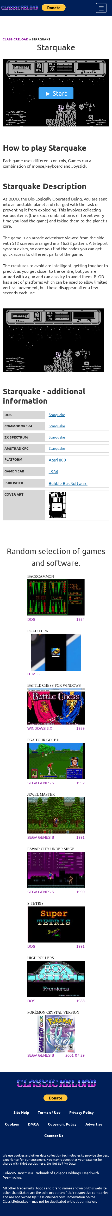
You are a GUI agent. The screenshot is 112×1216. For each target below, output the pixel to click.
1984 (80, 619)
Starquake (57, 414)
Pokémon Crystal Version (53, 1012)
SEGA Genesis (40, 783)
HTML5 (33, 674)
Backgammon (40, 577)
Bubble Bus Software (68, 483)
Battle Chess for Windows (54, 686)
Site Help (21, 1112)
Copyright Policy (62, 1124)
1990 (80, 892)
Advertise (93, 1124)
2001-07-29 (75, 1055)
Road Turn (37, 631)
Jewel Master (41, 795)
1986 (53, 471)
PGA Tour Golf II (43, 740)
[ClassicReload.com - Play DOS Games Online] (19, 7)
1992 (80, 783)
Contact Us (53, 1135)
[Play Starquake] (56, 125)
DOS (31, 619)
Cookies (12, 1124)
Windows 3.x (39, 728)
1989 (80, 728)
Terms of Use (49, 1112)
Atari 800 (57, 459)
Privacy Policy (81, 1112)
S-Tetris (35, 903)
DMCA (33, 1124)
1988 (80, 1001)
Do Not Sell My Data (61, 1163)
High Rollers (40, 958)
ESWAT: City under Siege (50, 849)
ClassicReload (15, 39)
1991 (80, 837)
